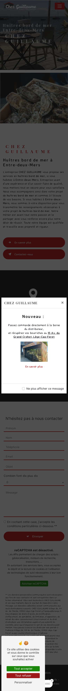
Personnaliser (23, 682)
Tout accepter (23, 668)
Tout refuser (23, 675)
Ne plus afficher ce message (45, 388)
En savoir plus (34, 366)
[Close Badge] (52, 680)
